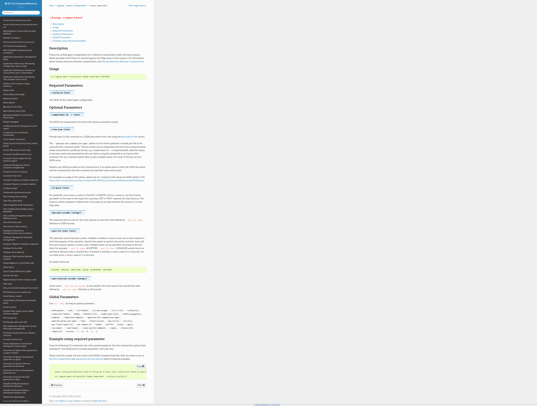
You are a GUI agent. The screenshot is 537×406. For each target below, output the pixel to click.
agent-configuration (76, 5)
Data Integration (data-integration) (18, 205)
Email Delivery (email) (12, 296)
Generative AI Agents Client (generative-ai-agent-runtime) (20, 351)
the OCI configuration (60, 359)
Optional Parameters (63, 34)
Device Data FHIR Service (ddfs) (17, 271)
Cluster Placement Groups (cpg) (16, 150)
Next (140, 385)
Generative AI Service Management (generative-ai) (18, 371)
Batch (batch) (9, 103)
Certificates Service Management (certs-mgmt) (20, 127)
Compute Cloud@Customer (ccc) (17, 154)
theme (77, 401)
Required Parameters (63, 31)
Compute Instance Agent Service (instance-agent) (17, 159)
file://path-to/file (129, 137)
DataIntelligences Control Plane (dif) (18, 263)
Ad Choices (275, 405)
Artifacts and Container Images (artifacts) (16, 85)
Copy (139, 366)
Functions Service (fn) (12, 339)
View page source (137, 5)
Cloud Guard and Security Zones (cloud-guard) (20, 144)
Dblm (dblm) (8, 267)
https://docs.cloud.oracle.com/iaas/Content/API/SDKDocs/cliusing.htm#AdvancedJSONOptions (96, 180)
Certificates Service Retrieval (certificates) (15, 134)
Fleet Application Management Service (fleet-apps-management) (19, 327)
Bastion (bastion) (10, 99)
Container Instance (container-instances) (20, 180)
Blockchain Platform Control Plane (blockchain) (18, 116)
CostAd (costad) (10, 188)
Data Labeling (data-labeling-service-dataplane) (18, 210)
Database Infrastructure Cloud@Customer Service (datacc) (17, 232)
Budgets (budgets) (11, 122)
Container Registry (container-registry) (19, 184)
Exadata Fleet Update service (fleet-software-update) (18, 312)
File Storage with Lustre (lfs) (15, 322)
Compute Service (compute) (15, 172)
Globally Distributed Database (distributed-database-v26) (16, 391)
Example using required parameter (69, 41)
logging (60, 5)
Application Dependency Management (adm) (19, 58)
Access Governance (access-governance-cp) (20, 26)
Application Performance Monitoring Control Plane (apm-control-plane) (19, 71)
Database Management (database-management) (18, 238)
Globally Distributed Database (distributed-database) (16, 385)
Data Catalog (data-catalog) (15, 197)
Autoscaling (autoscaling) (13, 94)
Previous (57, 385)
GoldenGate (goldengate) (13, 397)
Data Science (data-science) (15, 226)
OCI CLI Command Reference (22, 4)
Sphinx (62, 401)
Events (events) (9, 307)
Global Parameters (62, 37)
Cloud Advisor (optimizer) (14, 139)
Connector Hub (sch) (12, 176)
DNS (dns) (7, 284)
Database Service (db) (12, 248)
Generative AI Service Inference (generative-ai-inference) (16, 365)
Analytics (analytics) (11, 38)
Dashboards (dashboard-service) (17, 192)
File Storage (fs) (10, 318)
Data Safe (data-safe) (12, 222)
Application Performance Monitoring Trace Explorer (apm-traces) (19, 78)
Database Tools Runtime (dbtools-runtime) (17, 257)
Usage (56, 27)
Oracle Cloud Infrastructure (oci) (17, 20)
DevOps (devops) (10, 275)
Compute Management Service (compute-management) (16, 166)
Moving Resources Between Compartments (123, 61)
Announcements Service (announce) (18, 42)
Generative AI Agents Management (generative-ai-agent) (18, 358)
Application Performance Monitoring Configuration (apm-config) (19, 65)
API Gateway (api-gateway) (14, 46)
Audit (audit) (8, 90)
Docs (51, 5)
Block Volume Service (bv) (14, 111)
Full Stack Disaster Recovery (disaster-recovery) (19, 334)
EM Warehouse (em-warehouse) (17, 292)
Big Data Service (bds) (12, 107)
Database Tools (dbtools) (13, 252)
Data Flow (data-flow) (12, 201)
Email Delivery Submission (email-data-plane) (19, 301)
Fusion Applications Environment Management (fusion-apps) (17, 345)
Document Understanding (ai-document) (20, 288)
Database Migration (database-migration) (21, 244)
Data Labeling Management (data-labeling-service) (17, 217)
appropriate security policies (89, 359)
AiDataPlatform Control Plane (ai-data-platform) (19, 32)
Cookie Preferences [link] (261, 405)
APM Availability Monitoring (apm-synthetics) (18, 51)
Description (58, 24)
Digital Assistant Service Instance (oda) (19, 280)
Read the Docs (100, 401)
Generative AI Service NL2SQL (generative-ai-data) (16, 378)
